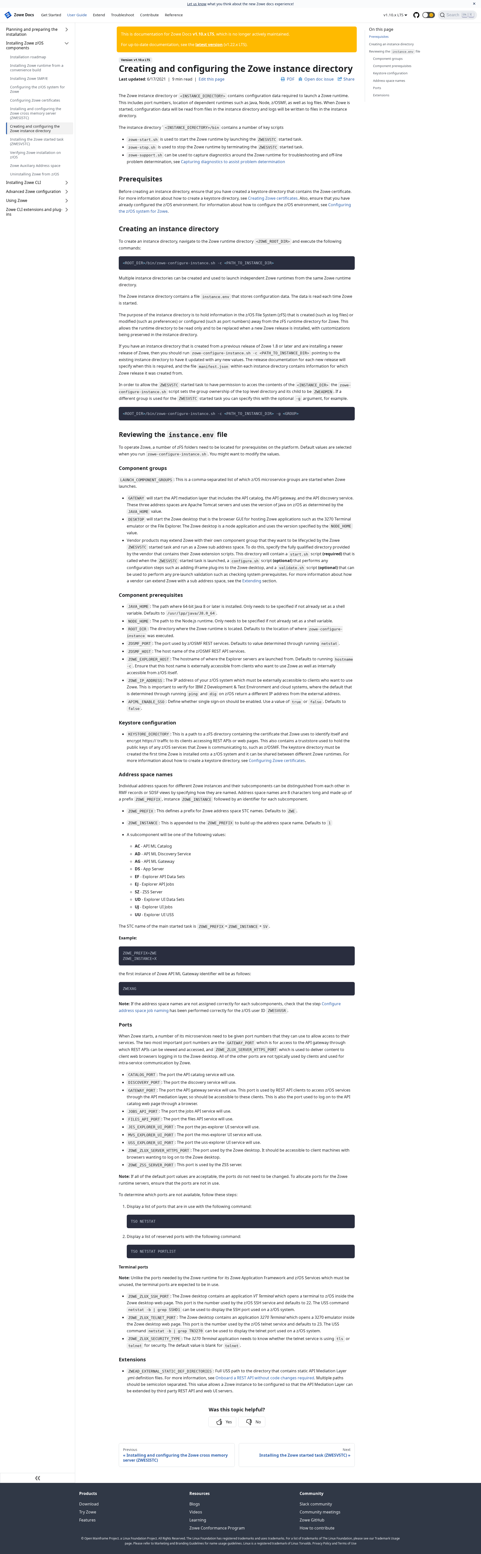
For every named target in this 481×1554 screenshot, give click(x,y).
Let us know (196, 4)
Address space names (389, 80)
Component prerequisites (392, 66)
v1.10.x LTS (393, 14)
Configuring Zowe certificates (35, 99)
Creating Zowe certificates (273, 198)
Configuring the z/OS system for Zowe (37, 89)
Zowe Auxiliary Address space (35, 165)
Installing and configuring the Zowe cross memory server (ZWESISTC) (35, 113)
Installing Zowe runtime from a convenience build (36, 67)
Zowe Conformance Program (217, 1528)
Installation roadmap (28, 56)
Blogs (194, 1504)
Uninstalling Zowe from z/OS (34, 173)
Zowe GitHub (312, 1520)
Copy (347, 262)
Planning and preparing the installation (32, 32)
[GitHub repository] (416, 15)
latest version (209, 44)
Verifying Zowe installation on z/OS (35, 154)
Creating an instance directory (391, 44)
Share (348, 79)
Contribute (149, 14)
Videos (195, 1512)
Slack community (316, 1504)
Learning (197, 1520)
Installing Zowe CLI (23, 182)
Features (87, 1520)
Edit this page (211, 79)
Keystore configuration (390, 73)
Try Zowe (87, 1512)
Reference (174, 14)
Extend (99, 14)
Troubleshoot (122, 14)
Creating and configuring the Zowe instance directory (35, 128)
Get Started (51, 14)
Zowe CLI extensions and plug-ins (34, 212)
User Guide (77, 14)
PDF (290, 79)
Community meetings (320, 1512)
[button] (428, 15)
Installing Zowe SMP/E (29, 78)
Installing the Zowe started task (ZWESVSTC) (37, 141)
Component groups (388, 58)
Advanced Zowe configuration (33, 191)
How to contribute (317, 1528)
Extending (251, 581)
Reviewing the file (394, 51)
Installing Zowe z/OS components (25, 45)
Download (89, 1504)
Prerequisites (379, 36)
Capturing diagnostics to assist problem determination (233, 161)
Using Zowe (16, 200)
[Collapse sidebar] (37, 1478)
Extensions (381, 95)
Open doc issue (319, 79)
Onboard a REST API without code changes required (264, 1378)
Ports (377, 88)
